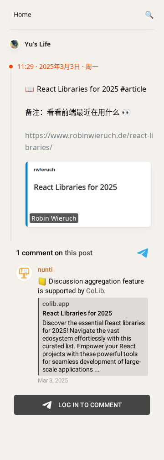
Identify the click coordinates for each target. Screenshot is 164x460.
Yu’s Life (38, 44)
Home (22, 14)
